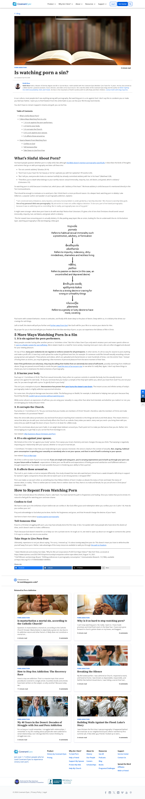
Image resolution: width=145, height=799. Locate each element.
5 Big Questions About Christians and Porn (40, 434)
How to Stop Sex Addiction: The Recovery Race (41, 673)
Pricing (49, 757)
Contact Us (122, 757)
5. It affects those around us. (34, 136)
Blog (18, 13)
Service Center (123, 754)
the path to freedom (98, 545)
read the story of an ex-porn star (70, 366)
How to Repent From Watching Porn (33, 140)
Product (51, 4)
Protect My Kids (75, 765)
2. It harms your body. (32, 126)
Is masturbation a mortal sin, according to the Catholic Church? (42, 622)
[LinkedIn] (143, 396)
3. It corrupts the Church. (33, 129)
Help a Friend (74, 757)
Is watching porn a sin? (27, 581)
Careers (89, 761)
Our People (91, 757)
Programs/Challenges (107, 768)
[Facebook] (143, 392)
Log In (113, 4)
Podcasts (102, 757)
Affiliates (121, 767)
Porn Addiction (20, 67)
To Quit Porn (74, 754)
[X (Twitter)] (143, 400)
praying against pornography (48, 517)
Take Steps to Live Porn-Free (34, 150)
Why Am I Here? (65, 4)
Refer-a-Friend (123, 771)
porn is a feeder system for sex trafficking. (32, 345)
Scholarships (91, 765)
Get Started (122, 4)
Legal (45, 792)
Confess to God (29, 144)
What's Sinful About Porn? (29, 116)
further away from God (59, 325)
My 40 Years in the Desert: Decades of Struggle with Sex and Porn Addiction (39, 724)
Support (101, 4)
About (78, 4)
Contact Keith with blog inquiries (117, 90)
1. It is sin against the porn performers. (38, 122)
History (89, 754)
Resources (89, 4)
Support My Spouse (76, 761)
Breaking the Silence (89, 671)
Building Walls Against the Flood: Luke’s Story (101, 724)
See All (101, 754)
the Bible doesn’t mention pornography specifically (86, 163)
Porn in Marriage (30, 455)
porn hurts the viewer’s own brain (78, 386)
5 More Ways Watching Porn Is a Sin (33, 119)
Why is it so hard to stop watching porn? (101, 620)
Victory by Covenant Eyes (56, 754)
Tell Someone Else (30, 147)
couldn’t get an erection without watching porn (46, 396)
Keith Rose (26, 83)
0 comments (63, 638)
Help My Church (75, 768)
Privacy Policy (36, 792)
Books (101, 765)
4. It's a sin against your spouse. (35, 133)
